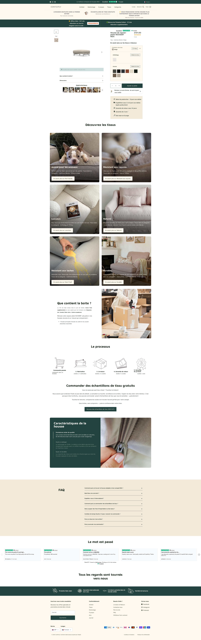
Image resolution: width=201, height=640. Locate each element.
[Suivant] (102, 52)
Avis (90, 615)
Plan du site (116, 610)
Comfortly (57, 634)
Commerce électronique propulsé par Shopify (70, 634)
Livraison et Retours (119, 604)
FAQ (114, 612)
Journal (91, 618)
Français (148, 2)
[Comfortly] (56, 6)
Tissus (90, 607)
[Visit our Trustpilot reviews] (112, 2)
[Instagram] (52, 2)
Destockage (92, 610)
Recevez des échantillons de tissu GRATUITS (100, 409)
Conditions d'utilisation (129, 634)
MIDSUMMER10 (93, 23)
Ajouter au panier (132, 85)
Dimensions (63, 80)
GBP (55, 629)
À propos (91, 612)
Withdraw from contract (120, 615)
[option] (82, 49)
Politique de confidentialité (143, 634)
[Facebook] (50, 2)
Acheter (91, 604)
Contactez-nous (117, 607)
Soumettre (62, 618)
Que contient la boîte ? (66, 76)
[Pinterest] (55, 2)
